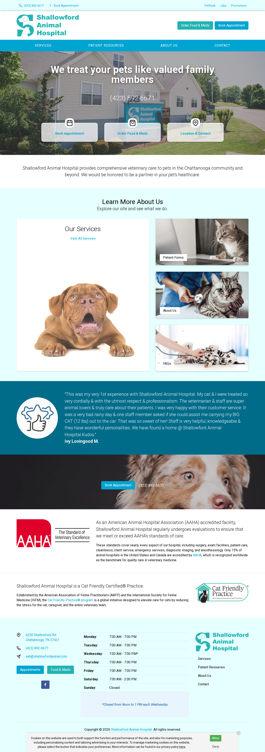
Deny (215, 746)
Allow (215, 738)
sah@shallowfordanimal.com (46, 656)
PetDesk (210, 5)
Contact (222, 45)
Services (43, 45)
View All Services (83, 238)
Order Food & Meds (195, 25)
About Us (169, 45)
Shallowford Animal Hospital (131, 729)
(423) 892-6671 (132, 98)
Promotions (238, 5)
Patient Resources (106, 45)
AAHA (197, 555)
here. (182, 746)
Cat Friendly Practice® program (70, 600)
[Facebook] (45, 685)
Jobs (223, 5)
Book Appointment (231, 25)
